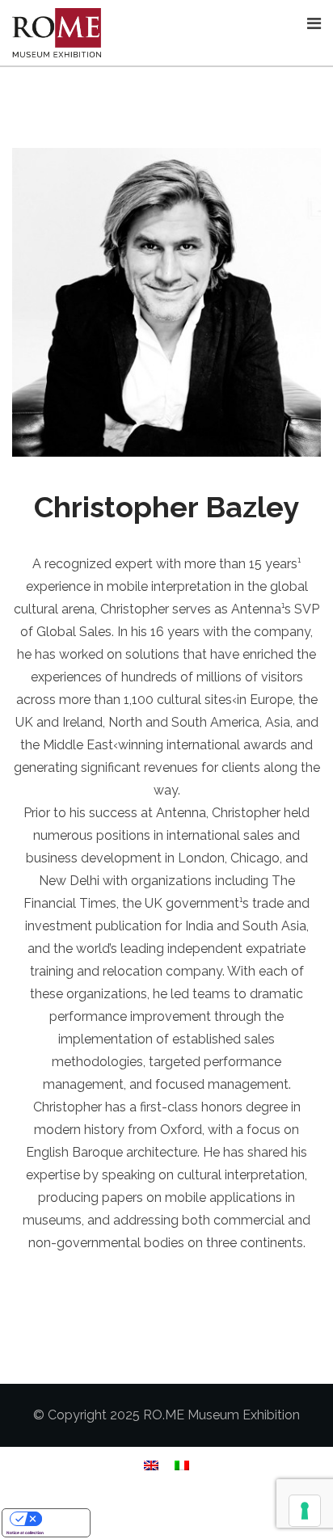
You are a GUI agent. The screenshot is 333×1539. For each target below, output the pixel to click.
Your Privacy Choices (62, 1518)
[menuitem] (151, 1465)
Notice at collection (25, 1532)
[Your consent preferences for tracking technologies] (304, 1510)
